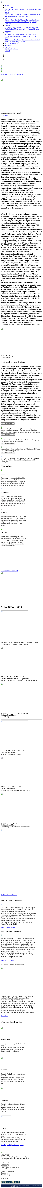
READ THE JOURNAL (9, 895)
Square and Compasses (12, 43)
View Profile (4, 115)
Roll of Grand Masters (24, 14)
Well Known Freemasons (33, 9)
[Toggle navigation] (1, 2)
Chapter (7, 25)
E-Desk (7, 47)
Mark (6, 32)
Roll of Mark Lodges (19, 36)
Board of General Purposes (23, 20)
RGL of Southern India (8, 434)
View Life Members (7, 960)
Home (7, 5)
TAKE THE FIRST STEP (9, 571)
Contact (7, 51)
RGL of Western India (8, 443)
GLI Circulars (9, 49)
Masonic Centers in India (20, 16)
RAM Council (9, 40)
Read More (4, 1016)
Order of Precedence (11, 22)
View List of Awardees (8, 927)
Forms (16, 49)
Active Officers (9, 20)
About (7, 13)
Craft (6, 18)
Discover (7, 9)
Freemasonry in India (17, 9)
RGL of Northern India (8, 453)
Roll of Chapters (28, 29)
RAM (6, 38)
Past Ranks (35, 20)
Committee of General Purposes (25, 27)
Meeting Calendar (31, 36)
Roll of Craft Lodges (24, 22)
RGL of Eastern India (8, 423)
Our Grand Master (10, 14)
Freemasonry (9, 7)
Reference (8, 45)
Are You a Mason (10, 11)
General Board (19, 34)
